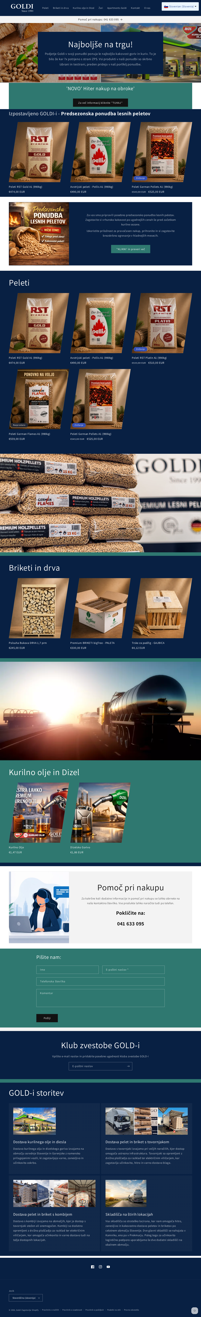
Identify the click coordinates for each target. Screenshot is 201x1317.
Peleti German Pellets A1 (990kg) (152, 186)
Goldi (18, 1310)
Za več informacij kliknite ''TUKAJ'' (100, 102)
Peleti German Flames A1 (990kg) (29, 433)
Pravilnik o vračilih (50, 1310)
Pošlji (47, 1018)
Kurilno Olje (16, 847)
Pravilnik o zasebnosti (72, 1310)
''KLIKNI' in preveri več (130, 249)
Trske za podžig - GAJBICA (148, 643)
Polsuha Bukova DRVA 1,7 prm (28, 643)
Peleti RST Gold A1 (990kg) (25, 186)
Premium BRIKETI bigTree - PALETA (92, 643)
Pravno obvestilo (131, 1310)
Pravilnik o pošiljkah (94, 1310)
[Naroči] (128, 1066)
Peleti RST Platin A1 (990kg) (149, 357)
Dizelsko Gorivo (80, 847)
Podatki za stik (114, 1310)
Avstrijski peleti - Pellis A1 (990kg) (91, 186)
